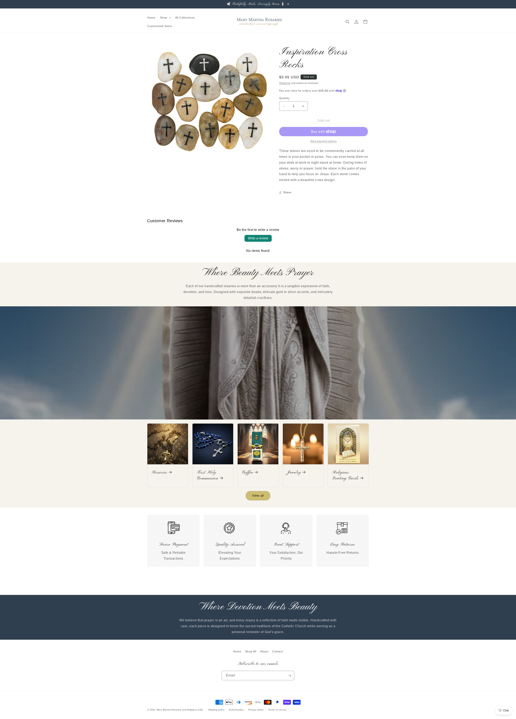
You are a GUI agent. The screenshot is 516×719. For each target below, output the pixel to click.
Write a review (258, 238)
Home (237, 651)
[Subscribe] (289, 675)
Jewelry (294, 472)
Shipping (284, 83)
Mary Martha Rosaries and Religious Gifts (180, 710)
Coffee (247, 472)
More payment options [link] (323, 141)
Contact (277, 651)
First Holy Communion (207, 475)
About (264, 651)
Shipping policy (216, 709)
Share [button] (287, 192)
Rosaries (159, 472)
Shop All (250, 651)
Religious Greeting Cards (345, 475)
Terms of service (277, 709)
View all (258, 495)
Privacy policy (256, 709)
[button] (165, 17)
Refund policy (236, 709)
